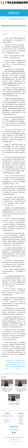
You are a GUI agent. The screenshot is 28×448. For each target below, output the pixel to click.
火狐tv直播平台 (21, 416)
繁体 (14, 444)
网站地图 (21, 424)
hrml (20, 441)
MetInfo (16, 441)
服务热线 (14, 426)
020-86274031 (14, 430)
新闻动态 (21, 420)
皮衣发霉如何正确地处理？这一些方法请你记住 (14, 404)
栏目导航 (21, 413)
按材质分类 (7, 422)
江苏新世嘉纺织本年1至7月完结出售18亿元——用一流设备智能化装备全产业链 (20, 364)
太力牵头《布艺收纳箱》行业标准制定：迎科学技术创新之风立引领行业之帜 (10, 364)
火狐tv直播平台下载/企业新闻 (17, 19)
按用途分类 (7, 420)
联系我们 (21, 422)
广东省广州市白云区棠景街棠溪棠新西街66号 (14, 437)
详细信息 (4, 33)
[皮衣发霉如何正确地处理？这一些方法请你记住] (14, 398)
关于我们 (21, 418)
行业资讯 (3, 19)
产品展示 (7, 413)
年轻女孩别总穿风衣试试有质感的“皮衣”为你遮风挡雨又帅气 (21, 390)
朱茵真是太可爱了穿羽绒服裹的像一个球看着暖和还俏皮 (7, 390)
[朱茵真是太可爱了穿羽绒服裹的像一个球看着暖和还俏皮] (7, 383)
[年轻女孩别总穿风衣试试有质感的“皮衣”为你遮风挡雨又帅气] (21, 383)
